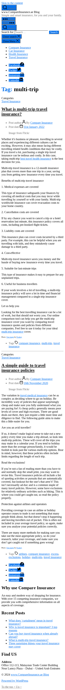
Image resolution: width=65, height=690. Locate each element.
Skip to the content (12, 3)
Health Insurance (18, 54)
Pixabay (19, 337)
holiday (26, 557)
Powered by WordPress (14, 680)
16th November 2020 (36, 383)
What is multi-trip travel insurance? (28, 640)
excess (54, 553)
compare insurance (29, 343)
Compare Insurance (20, 47)
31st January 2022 (34, 126)
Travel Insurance (18, 57)
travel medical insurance (34, 395)
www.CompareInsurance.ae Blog (30, 674)
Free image (10, 337)
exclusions (15, 557)
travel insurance (53, 557)
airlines (23, 553)
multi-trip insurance (12, 331)
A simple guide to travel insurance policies (23, 368)
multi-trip (47, 343)
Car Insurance (17, 50)
